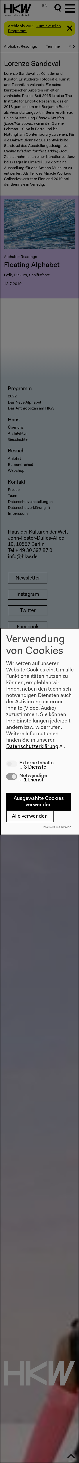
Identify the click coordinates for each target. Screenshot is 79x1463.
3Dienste (32, 767)
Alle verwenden (30, 816)
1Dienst (31, 780)
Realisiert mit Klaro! (56, 827)
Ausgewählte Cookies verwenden (39, 801)
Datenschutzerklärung (32, 746)
